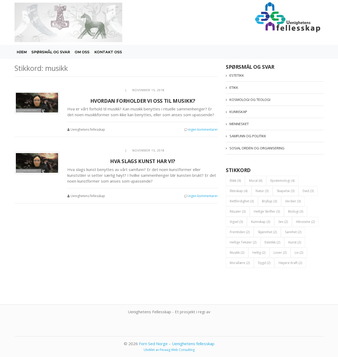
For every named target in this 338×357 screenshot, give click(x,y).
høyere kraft (290, 263)
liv (299, 252)
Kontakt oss (108, 52)
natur (262, 191)
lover (280, 252)
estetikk (272, 242)
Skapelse (285, 191)
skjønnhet (267, 232)
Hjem (22, 52)
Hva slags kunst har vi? (142, 161)
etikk (235, 180)
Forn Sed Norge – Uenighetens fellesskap (176, 343)
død (308, 191)
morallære (240, 263)
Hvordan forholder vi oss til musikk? (142, 100)
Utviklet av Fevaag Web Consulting (169, 350)
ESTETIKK (236, 75)
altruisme (305, 221)
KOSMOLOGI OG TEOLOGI (249, 99)
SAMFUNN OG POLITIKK (247, 136)
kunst (294, 242)
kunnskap (260, 221)
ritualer (238, 211)
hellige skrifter (267, 211)
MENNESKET (239, 123)
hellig (258, 252)
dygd (264, 263)
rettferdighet (242, 201)
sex (283, 221)
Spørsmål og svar (50, 52)
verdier (293, 201)
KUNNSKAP (238, 111)
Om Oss (82, 52)
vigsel (236, 221)
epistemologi (282, 180)
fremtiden (240, 232)
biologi (295, 211)
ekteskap (238, 191)
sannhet (293, 232)
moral (255, 180)
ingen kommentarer (203, 129)
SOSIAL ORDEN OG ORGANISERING (256, 148)
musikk (237, 252)
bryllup (269, 201)
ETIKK (233, 87)
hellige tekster (243, 242)
